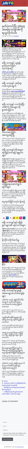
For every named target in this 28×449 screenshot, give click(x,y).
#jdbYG (13, 383)
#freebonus (7, 383)
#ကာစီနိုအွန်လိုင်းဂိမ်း (20, 383)
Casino (6, 381)
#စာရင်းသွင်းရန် (6, 385)
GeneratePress (20, 446)
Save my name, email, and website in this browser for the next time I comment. (14, 434)
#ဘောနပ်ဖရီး (13, 385)
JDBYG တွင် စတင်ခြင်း (8, 72)
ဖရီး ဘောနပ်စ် (11, 274)
